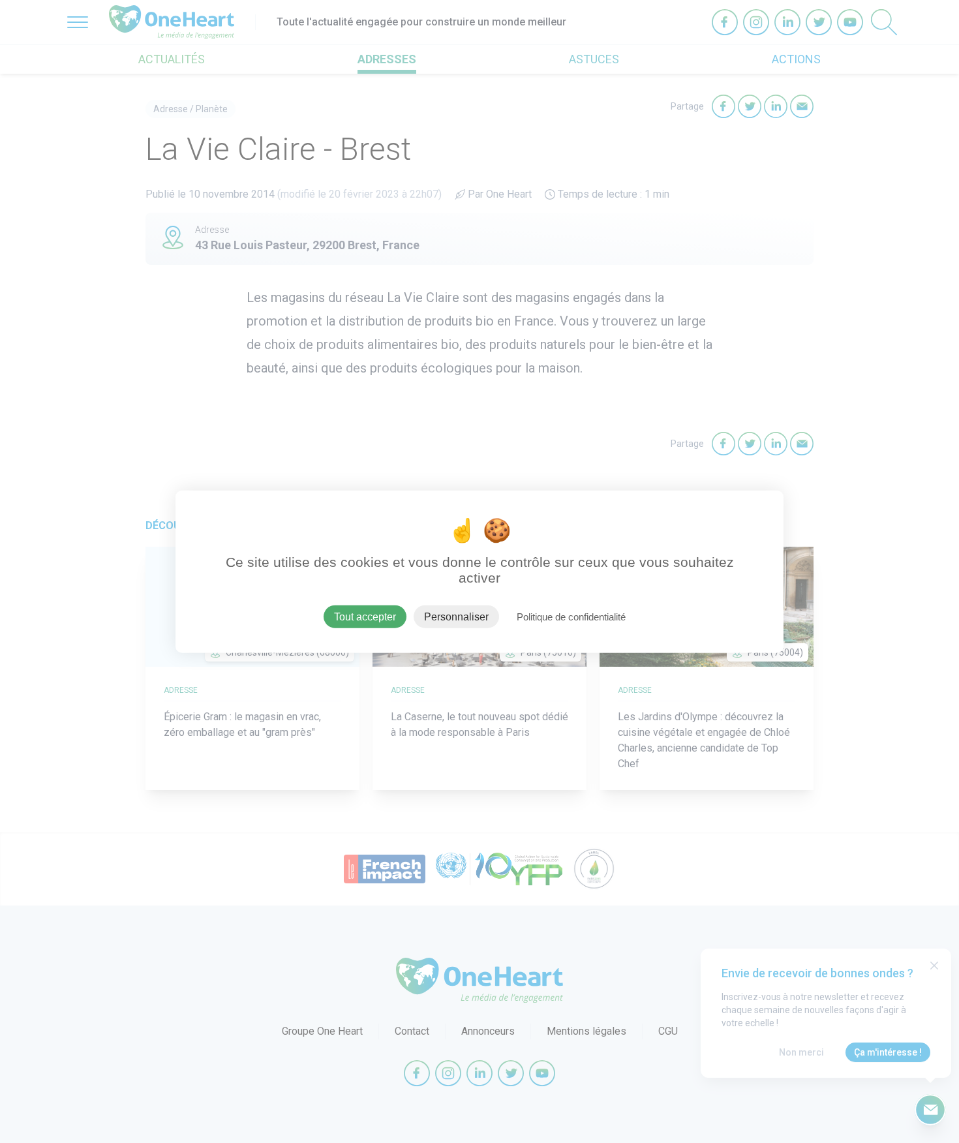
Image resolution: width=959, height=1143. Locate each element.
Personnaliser (456, 616)
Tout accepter (365, 616)
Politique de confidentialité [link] (571, 616)
